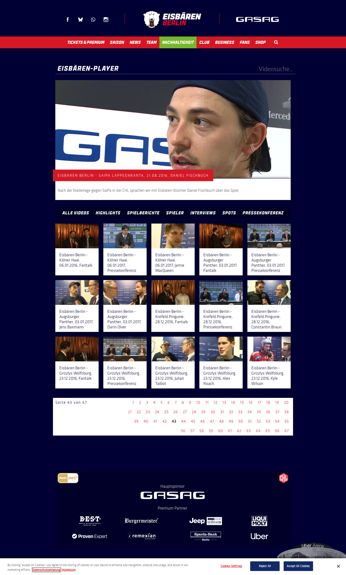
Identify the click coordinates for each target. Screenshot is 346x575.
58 (201, 430)
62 (239, 430)
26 (175, 411)
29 (203, 411)
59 (211, 430)
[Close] (338, 566)
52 (259, 421)
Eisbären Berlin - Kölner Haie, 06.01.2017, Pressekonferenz (121, 262)
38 (286, 411)
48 (221, 421)
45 (193, 421)
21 (130, 411)
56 (183, 430)
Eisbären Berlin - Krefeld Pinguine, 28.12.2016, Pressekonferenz (218, 319)
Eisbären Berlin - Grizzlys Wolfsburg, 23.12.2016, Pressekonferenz (123, 375)
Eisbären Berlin (172, 19)
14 (233, 402)
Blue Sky (80, 19)
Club (204, 42)
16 (251, 402)
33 (240, 411)
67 (287, 430)
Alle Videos (75, 213)
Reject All (265, 566)
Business (224, 42)
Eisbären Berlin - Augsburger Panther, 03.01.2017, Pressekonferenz (268, 262)
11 (207, 402)
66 (277, 430)
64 (258, 430)
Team (151, 42)
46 (202, 421)
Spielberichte (143, 213)
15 (242, 402)
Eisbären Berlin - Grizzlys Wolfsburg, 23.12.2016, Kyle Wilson (267, 375)
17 (259, 402)
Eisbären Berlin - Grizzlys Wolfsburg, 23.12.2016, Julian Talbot (171, 375)
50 (240, 421)
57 (192, 430)
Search (276, 42)
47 (212, 421)
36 (268, 411)
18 (268, 402)
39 (136, 421)
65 (268, 430)
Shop (260, 42)
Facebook (67, 19)
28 (194, 411)
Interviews (203, 213)
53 (268, 421)
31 (222, 411)
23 (148, 411)
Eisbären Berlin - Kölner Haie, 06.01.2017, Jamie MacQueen (169, 262)
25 (166, 411)
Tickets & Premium (85, 42)
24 (157, 411)
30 (213, 411)
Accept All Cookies (298, 566)
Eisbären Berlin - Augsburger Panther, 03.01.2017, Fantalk (220, 262)
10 (198, 402)
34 (249, 411)
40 (146, 421)
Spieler (175, 213)
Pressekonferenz (263, 213)
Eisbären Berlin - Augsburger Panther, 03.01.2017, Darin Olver (124, 319)
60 (220, 430)
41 (155, 421)
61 (230, 430)
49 (231, 421)
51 (250, 421)
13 (224, 402)
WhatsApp (93, 19)
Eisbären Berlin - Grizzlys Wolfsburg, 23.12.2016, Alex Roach (219, 375)
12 (215, 402)
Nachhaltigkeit (178, 42)
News (135, 42)
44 (183, 421)
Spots (229, 213)
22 (139, 411)
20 (286, 402)
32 (231, 411)
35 (259, 411)
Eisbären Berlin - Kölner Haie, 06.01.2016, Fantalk (75, 260)
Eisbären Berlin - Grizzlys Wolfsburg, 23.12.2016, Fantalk (75, 373)
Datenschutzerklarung (46, 570)
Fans (245, 42)
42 (164, 421)
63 (248, 430)
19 (277, 402)
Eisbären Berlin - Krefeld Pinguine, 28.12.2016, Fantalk (171, 316)
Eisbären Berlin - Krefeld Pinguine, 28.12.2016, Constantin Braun (266, 319)
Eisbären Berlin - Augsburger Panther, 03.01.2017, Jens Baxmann (76, 319)
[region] (173, 566)
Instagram (106, 19)
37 (277, 411)
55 (287, 421)
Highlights (108, 213)
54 (277, 421)
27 (185, 411)
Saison (117, 42)
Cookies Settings (231, 566)
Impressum (68, 570)
